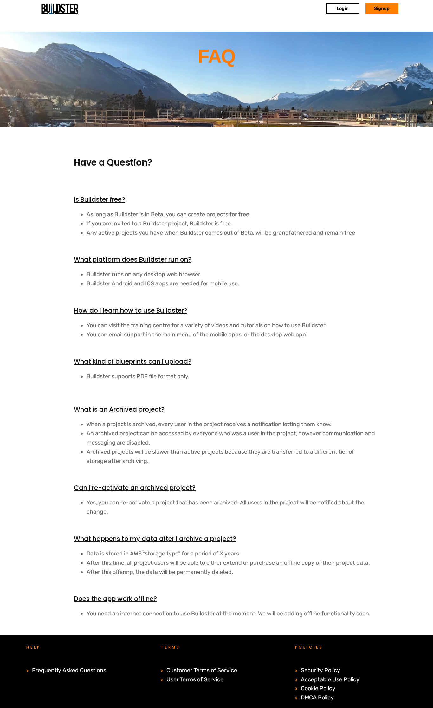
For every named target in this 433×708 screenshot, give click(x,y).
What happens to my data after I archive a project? (155, 538)
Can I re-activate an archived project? (135, 487)
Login (343, 8)
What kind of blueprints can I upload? (132, 361)
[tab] (214, 195)
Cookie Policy (318, 688)
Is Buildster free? (99, 199)
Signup (382, 8)
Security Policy (320, 670)
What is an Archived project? (119, 409)
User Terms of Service (194, 679)
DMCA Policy (317, 697)
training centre (150, 325)
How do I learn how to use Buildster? (130, 310)
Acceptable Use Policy (330, 679)
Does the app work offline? (115, 598)
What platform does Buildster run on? (132, 259)
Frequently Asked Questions (69, 670)
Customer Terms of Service (201, 670)
